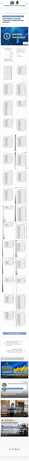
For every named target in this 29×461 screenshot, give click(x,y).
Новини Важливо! (7, 16)
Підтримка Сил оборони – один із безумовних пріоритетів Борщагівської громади (14, 411)
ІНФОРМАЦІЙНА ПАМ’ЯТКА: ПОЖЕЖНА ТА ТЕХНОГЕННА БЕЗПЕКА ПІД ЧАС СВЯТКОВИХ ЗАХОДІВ (14, 431)
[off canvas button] (2, 4)
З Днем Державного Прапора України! (14, 374)
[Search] (27, 4)
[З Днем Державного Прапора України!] (14, 369)
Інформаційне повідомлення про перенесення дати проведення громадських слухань (12, 392)
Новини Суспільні (18, 16)
